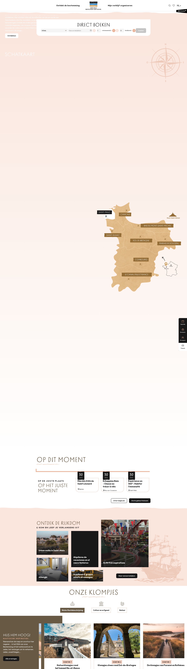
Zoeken (141, 31)
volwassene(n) (106, 30)
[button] (169, 5)
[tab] (72, 606)
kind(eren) (128, 30)
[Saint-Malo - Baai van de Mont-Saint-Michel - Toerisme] (93, 6)
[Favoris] (174, 5)
